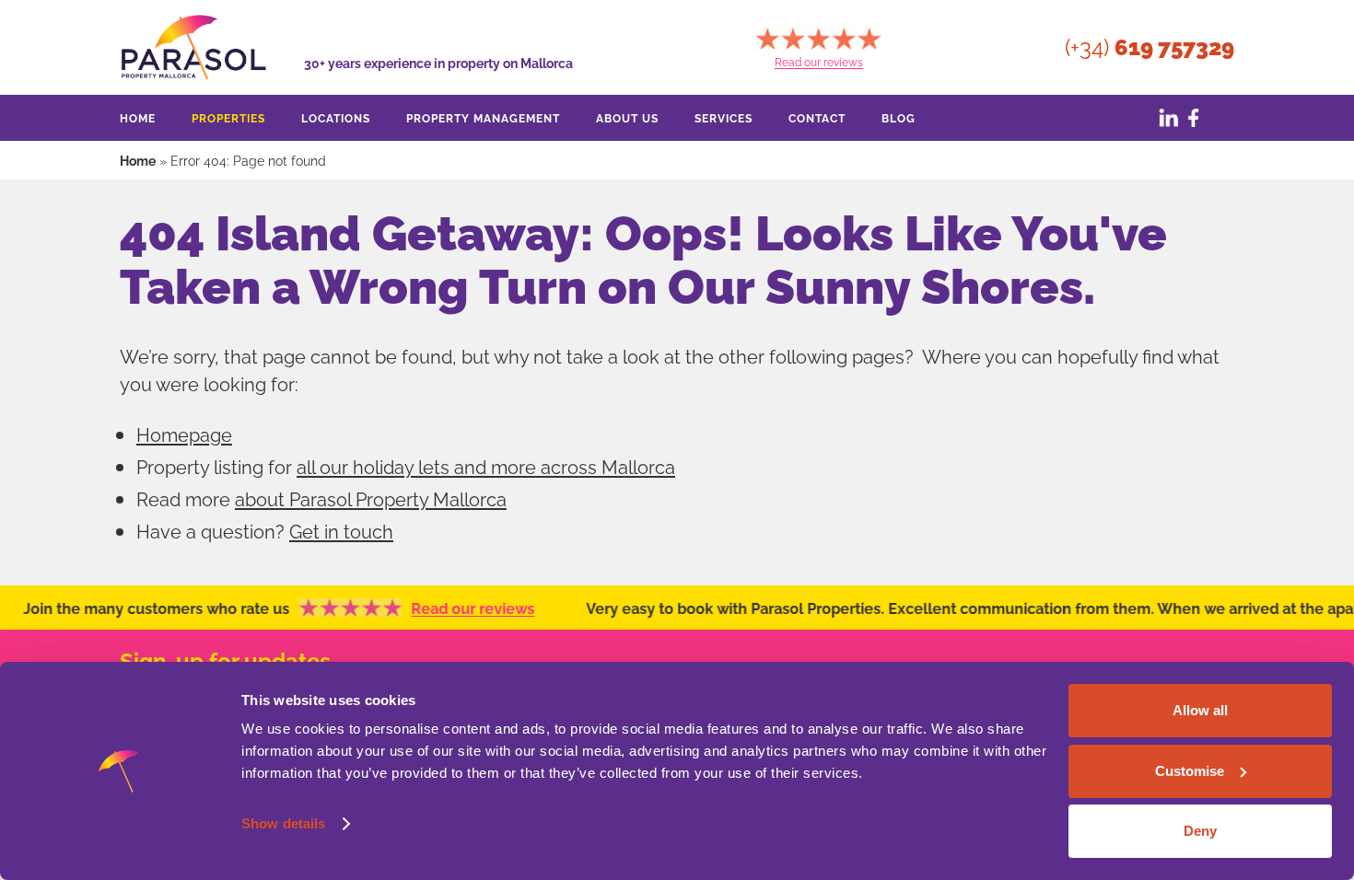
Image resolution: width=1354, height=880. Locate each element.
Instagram (1220, 118)
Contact (817, 117)
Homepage (184, 433)
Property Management (483, 117)
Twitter (1137, 118)
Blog (898, 117)
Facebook (1193, 118)
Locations (335, 117)
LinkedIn (1165, 118)
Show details (283, 823)
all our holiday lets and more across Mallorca (486, 465)
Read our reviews (459, 607)
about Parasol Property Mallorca (371, 497)
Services (724, 117)
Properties (228, 117)
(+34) (1149, 47)
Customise (1189, 771)
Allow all (1200, 710)
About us (627, 117)
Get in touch (341, 529)
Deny (1200, 831)
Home (138, 117)
